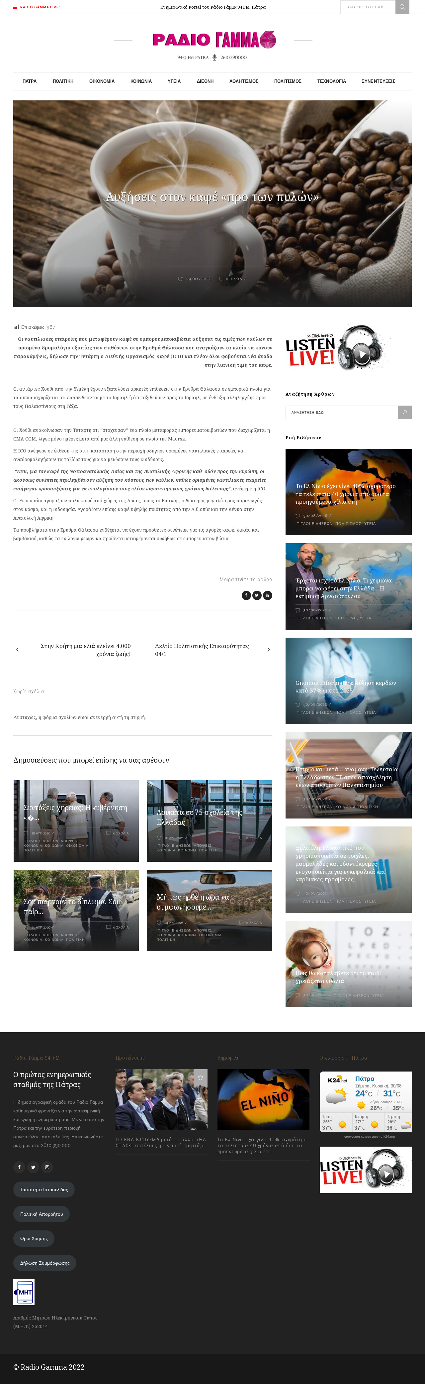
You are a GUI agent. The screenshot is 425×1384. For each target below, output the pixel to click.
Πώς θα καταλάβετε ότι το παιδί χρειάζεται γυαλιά (338, 977)
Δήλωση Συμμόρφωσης (45, 1263)
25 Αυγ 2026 (41, 927)
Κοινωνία (33, 845)
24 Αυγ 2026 (174, 923)
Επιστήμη (346, 618)
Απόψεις (69, 841)
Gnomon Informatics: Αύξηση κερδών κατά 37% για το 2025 (346, 686)
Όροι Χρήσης (34, 1238)
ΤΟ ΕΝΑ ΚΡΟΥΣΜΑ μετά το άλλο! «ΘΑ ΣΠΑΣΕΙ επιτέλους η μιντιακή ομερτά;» (161, 1143)
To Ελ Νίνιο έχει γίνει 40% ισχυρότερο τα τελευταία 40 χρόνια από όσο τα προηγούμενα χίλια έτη (346, 494)
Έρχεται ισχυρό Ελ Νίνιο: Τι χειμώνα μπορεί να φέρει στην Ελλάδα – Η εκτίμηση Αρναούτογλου (344, 588)
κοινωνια (54, 845)
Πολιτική (33, 850)
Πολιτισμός (348, 524)
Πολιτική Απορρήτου (41, 1214)
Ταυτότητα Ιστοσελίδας (44, 1189)
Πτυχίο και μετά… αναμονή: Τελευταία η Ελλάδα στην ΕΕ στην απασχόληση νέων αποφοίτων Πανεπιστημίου (347, 777)
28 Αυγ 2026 (41, 833)
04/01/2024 (198, 279)
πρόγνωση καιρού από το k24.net (369, 1136)
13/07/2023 (134, 1160)
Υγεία (370, 524)
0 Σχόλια (236, 279)
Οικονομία (77, 845)
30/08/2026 (315, 516)
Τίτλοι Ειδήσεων (41, 841)
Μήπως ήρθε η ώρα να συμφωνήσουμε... (193, 902)
